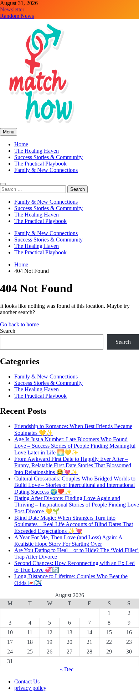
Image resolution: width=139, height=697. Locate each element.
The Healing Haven (36, 151)
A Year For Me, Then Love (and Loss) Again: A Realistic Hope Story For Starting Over (68, 540)
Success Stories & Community (48, 157)
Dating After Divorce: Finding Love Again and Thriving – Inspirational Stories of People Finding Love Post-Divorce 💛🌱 (76, 504)
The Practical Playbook (40, 164)
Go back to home (19, 324)
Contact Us (27, 681)
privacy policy (30, 688)
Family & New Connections (46, 170)
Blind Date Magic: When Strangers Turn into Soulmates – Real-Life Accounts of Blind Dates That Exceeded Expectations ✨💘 (73, 524)
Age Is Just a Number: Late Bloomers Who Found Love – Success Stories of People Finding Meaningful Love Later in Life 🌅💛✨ (74, 446)
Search (7, 331)
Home (21, 144)
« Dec (66, 669)
